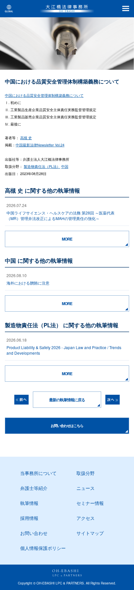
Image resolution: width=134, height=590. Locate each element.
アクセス (85, 518)
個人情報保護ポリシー (43, 548)
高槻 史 (26, 137)
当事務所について (38, 473)
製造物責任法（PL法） (42, 166)
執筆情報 (29, 503)
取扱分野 (85, 473)
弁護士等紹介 (33, 488)
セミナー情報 (90, 503)
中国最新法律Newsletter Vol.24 (40, 144)
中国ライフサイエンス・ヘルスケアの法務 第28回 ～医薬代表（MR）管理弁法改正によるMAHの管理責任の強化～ (60, 215)
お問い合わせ (33, 533)
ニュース (85, 488)
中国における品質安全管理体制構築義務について (44, 95)
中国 (64, 166)
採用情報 (29, 518)
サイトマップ (90, 533)
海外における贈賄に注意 (28, 283)
